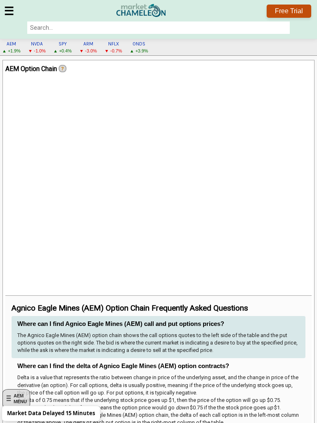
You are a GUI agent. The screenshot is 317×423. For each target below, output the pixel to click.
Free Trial (289, 10)
